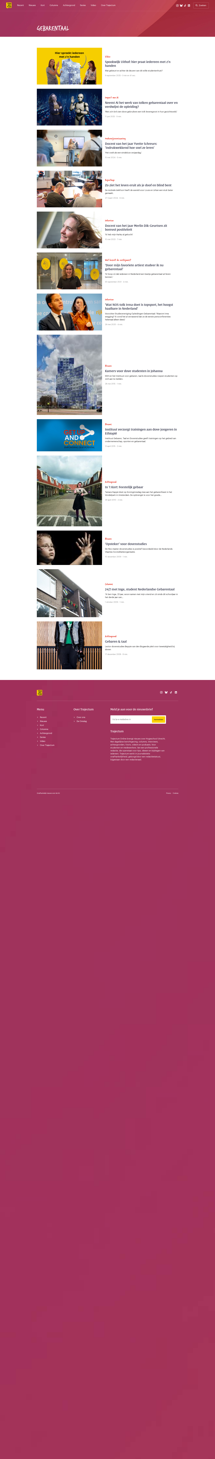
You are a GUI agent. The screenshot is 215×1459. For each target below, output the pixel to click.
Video (93, 5)
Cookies (175, 793)
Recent (20, 5)
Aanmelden (158, 719)
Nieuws (32, 5)
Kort (43, 5)
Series (83, 5)
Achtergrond (69, 5)
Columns (54, 5)
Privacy (168, 793)
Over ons (81, 717)
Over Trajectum (108, 5)
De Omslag (82, 721)
